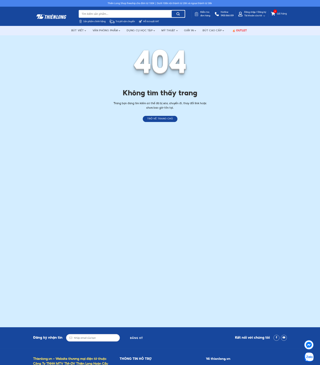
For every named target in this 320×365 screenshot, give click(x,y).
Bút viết (78, 30)
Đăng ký (136, 338)
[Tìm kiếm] (178, 14)
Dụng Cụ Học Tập (140, 30)
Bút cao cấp (213, 30)
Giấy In (189, 30)
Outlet (241, 30)
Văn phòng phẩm (106, 30)
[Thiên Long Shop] (51, 16)
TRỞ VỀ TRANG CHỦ (160, 119)
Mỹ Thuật (168, 30)
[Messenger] (308, 344)
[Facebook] (276, 338)
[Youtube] (284, 338)
